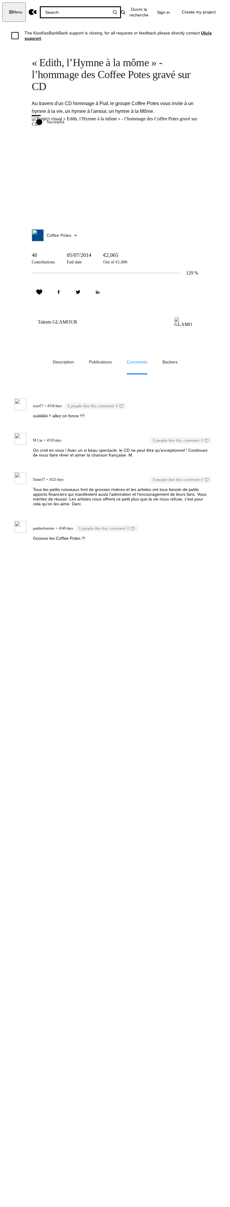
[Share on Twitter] (78, 292)
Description (63, 362)
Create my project (199, 12)
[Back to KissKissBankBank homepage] (33, 12)
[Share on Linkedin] (97, 292)
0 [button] (92, 406)
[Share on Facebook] (58, 292)
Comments (137, 362)
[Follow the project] (39, 292)
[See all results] (115, 12)
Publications (100, 362)
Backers (170, 362)
